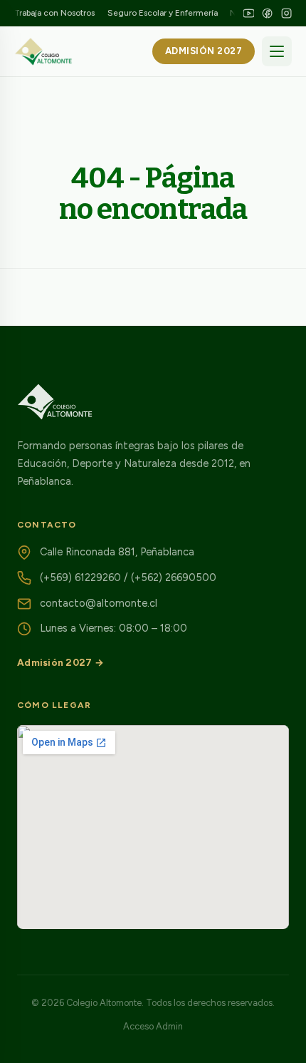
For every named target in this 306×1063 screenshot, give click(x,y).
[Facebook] (267, 13)
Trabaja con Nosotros (54, 13)
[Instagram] (286, 13)
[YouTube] (248, 13)
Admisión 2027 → (60, 662)
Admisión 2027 (204, 51)
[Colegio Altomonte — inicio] (43, 51)
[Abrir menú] (277, 51)
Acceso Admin (153, 1026)
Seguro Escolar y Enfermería (162, 13)
